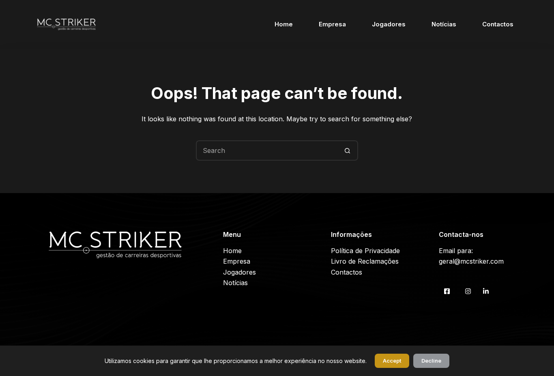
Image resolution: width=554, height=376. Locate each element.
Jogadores (389, 24)
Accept (392, 360)
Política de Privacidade (365, 251)
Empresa (332, 24)
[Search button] (348, 150)
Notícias (444, 24)
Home (284, 24)
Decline (431, 360)
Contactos (497, 24)
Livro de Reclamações (365, 261)
